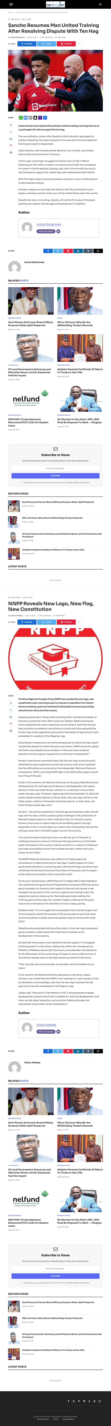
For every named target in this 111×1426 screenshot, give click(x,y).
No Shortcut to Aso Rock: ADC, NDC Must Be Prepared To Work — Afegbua (79, 421)
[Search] (100, 4)
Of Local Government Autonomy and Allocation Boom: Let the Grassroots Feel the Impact (29, 372)
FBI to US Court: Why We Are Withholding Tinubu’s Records (75, 324)
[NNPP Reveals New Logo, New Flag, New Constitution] (55, 659)
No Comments (47, 37)
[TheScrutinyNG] (55, 4)
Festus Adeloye (16, 616)
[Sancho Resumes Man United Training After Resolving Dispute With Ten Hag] (55, 80)
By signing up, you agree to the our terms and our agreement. (57, 482)
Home (10, 12)
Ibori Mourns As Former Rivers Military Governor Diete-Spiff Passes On (30, 324)
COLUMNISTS (13, 365)
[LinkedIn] (11, 138)
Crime (59, 318)
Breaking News (14, 318)
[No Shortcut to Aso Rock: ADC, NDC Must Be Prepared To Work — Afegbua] (80, 398)
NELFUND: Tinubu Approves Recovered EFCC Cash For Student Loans (28, 422)
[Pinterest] (11, 145)
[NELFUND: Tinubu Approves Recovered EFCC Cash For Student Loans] (31, 398)
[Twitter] (11, 131)
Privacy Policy (73, 482)
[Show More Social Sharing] (79, 43)
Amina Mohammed (17, 37)
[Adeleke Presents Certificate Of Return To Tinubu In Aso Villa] (80, 348)
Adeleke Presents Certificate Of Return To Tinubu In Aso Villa (80, 371)
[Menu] (11, 4)
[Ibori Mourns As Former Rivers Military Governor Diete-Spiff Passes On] (31, 301)
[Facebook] (11, 125)
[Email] (11, 152)
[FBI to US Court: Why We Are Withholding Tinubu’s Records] (80, 301)
